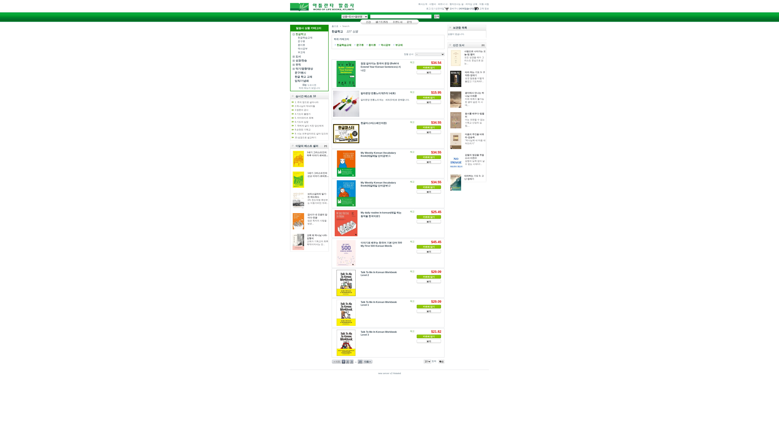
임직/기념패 (302, 80)
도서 (298, 56)
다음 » (367, 361)
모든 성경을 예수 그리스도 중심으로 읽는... (474, 60)
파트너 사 (443, 4)
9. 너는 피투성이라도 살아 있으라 (311, 133)
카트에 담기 (429, 67)
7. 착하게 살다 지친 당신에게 (309, 126)
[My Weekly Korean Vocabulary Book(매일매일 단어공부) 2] (346, 193)
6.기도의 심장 (301, 122)
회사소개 (422, 4)
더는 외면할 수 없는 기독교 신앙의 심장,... (475, 122)
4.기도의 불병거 (303, 114)
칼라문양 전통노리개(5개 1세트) (378, 93)
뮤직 (298, 64)
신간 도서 (458, 45)
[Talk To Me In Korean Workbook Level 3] (346, 343)
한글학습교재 (305, 37)
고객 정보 (484, 8)
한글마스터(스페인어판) (374, 123)
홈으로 (335, 26)
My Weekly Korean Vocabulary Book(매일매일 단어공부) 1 (378, 154)
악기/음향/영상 (304, 68)
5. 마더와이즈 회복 (304, 118)
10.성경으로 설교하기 (305, 137)
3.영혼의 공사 (301, 110)
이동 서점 (484, 4)
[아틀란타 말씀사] (338, 9)
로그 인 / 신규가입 (435, 8)
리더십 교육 (471, 4)
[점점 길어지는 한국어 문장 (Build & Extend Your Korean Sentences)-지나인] (346, 74)
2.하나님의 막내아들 (305, 106)
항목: (434, 361)
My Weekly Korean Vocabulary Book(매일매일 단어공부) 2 (378, 184)
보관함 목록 (460, 27)
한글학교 (301, 34)
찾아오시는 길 (457, 4)
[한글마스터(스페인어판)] (346, 134)
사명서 (432, 4)
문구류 (301, 41)
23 (360, 361)
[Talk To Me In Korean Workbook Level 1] (346, 313)
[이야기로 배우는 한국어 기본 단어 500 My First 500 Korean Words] (346, 253)
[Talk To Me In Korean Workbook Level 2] (346, 283)
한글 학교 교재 (303, 76)
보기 (429, 72)
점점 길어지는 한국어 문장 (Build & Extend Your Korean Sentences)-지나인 (381, 67)
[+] (325, 146)
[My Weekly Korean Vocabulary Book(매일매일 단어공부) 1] (346, 163)
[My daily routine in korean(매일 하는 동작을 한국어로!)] (346, 223)
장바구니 (454, 8)
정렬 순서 (408, 54)
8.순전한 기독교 (303, 129)
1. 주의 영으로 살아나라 (306, 102)
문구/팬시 (300, 72)
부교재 (301, 52)
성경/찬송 (301, 60)
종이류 (301, 45)
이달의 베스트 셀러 (307, 145)
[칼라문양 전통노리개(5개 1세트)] (346, 104)
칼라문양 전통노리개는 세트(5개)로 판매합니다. (386, 100)
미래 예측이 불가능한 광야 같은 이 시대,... (474, 102)
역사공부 (303, 48)
